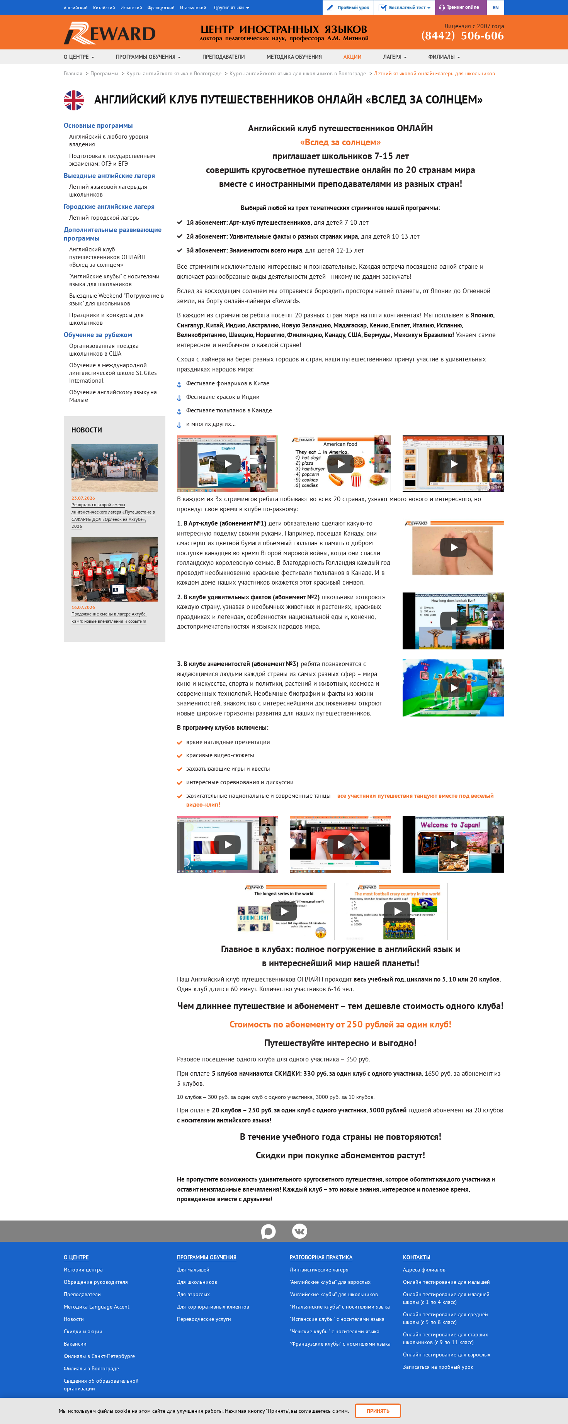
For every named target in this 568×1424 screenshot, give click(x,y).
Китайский (104, 7)
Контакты (416, 1257)
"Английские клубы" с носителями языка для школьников (114, 280)
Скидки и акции (83, 1331)
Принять (378, 1410)
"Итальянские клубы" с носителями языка (340, 1306)
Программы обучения (146, 56)
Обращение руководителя (96, 1281)
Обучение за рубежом (98, 334)
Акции (353, 56)
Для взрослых (193, 1294)
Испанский (131, 7)
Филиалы (442, 56)
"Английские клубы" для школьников (334, 1294)
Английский (76, 7)
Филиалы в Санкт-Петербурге (99, 1356)
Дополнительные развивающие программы (113, 233)
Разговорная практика (321, 1257)
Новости (74, 1319)
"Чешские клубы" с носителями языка (334, 1331)
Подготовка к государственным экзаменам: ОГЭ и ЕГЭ (112, 159)
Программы (104, 73)
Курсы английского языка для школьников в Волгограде (298, 73)
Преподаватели (223, 56)
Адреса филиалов (424, 1269)
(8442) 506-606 (462, 36)
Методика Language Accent (96, 1306)
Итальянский (193, 7)
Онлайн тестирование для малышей (446, 1281)
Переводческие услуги (204, 1319)
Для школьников (197, 1281)
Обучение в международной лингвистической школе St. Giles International (113, 372)
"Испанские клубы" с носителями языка (337, 1319)
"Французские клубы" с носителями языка (340, 1343)
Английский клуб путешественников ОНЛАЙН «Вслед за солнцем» (107, 256)
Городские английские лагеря (109, 206)
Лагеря (393, 56)
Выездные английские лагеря (109, 175)
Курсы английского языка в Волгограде (173, 73)
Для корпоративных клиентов (213, 1306)
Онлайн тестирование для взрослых (446, 1354)
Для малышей (193, 1269)
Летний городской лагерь (104, 217)
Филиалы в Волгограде (91, 1368)
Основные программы (98, 125)
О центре (77, 56)
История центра (83, 1269)
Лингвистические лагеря (319, 1269)
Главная (73, 73)
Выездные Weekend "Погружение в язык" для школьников (116, 299)
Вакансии (75, 1343)
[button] (230, 7)
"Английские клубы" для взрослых (330, 1281)
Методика (294, 56)
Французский (161, 7)
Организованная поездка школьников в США (104, 349)
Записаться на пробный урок (438, 1366)
